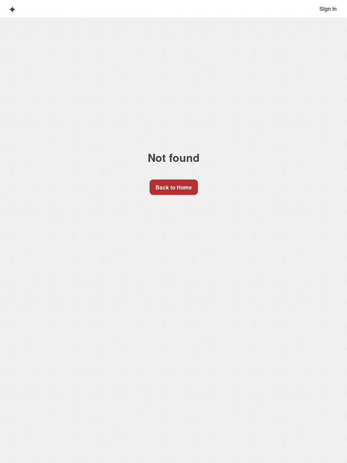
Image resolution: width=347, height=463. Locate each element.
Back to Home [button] (173, 187)
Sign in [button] (328, 9)
